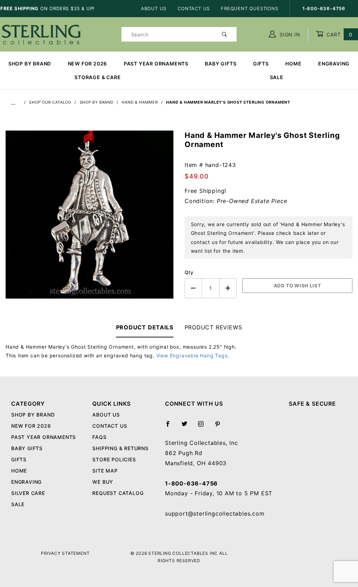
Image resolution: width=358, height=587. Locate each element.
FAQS (99, 437)
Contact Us (194, 8)
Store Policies (114, 459)
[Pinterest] (220, 426)
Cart (338, 34)
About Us (153, 8)
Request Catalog (117, 493)
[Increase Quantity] (228, 288)
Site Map (104, 471)
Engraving (334, 64)
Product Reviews (213, 327)
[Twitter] (187, 426)
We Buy (102, 482)
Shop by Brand (29, 64)
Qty (189, 272)
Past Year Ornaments (156, 64)
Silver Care (28, 493)
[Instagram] (204, 426)
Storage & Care (97, 77)
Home (293, 64)
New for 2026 (87, 64)
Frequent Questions (249, 8)
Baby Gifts (220, 64)
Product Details (144, 327)
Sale (17, 504)
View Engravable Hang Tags (192, 355)
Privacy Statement (65, 553)
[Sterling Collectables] (41, 34)
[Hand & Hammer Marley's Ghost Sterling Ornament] (89, 218)
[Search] (225, 34)
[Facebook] (171, 426)
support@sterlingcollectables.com (215, 513)
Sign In (289, 34)
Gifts (261, 64)
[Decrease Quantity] (193, 288)
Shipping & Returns (120, 448)
